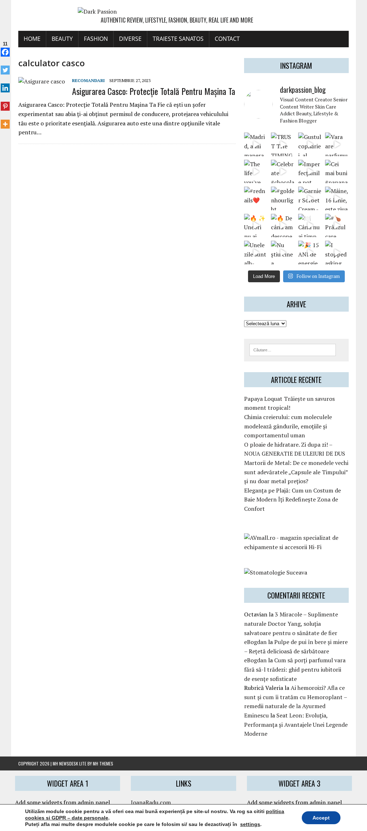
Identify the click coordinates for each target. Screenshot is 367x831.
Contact (227, 39)
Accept (321, 818)
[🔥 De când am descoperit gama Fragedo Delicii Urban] (282, 225)
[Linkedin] (5, 84)
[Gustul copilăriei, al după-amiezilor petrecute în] (309, 144)
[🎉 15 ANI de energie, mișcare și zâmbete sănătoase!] (309, 252)
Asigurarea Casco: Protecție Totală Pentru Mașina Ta (153, 91)
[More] (5, 120)
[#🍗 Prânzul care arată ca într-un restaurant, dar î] (336, 225)
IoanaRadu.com (151, 802)
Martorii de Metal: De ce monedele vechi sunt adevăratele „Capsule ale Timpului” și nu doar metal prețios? (296, 472)
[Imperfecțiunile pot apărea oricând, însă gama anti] (309, 171)
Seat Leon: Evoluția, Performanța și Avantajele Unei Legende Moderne (296, 724)
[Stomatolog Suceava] (275, 572)
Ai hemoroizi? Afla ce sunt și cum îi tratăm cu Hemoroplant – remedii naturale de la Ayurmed (295, 697)
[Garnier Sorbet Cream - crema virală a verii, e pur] (309, 198)
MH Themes (103, 763)
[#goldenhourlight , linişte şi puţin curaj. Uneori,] (282, 198)
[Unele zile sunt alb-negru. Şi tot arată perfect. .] (255, 252)
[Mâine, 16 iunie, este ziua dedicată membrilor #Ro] (336, 198)
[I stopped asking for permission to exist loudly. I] (336, 252)
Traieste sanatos (178, 39)
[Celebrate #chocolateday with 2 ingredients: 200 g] (282, 171)
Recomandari (88, 80)
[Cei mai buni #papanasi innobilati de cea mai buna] (336, 171)
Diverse (130, 39)
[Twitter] (5, 66)
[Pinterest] (5, 102)
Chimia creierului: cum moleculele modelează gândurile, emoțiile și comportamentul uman (288, 426)
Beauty (62, 39)
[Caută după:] (292, 349)
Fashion (96, 39)
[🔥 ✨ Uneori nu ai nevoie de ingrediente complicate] (255, 225)
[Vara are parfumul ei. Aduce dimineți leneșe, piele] (336, 144)
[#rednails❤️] (255, 198)
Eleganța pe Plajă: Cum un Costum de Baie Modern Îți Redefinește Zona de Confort (292, 499)
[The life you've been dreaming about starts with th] (255, 171)
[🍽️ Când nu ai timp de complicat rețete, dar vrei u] (309, 225)
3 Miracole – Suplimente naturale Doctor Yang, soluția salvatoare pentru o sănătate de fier (291, 623)
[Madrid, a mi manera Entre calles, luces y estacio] (255, 144)
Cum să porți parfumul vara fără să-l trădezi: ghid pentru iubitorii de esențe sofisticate (294, 669)
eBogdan (255, 642)
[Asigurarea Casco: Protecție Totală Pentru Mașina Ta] (41, 81)
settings (250, 824)
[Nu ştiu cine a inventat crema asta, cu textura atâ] (282, 252)
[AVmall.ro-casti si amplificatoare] (296, 547)
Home (32, 39)
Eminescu (256, 715)
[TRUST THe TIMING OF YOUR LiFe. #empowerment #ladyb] (282, 144)
